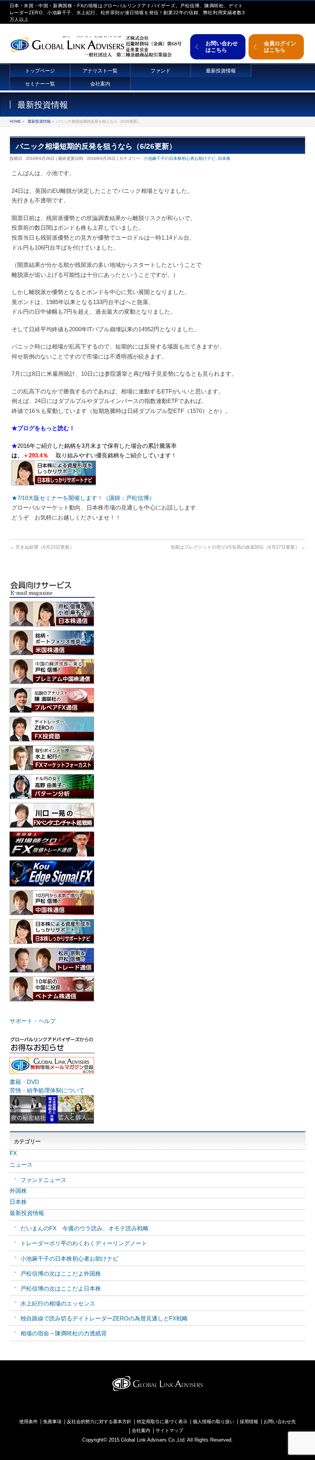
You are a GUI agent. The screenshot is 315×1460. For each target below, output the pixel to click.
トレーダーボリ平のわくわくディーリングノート (83, 1243)
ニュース (21, 1164)
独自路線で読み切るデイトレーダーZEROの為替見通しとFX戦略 (104, 1318)
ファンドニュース (43, 1180)
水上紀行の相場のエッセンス (57, 1303)
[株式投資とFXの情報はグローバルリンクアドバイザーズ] (67, 44)
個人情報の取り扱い (213, 1421)
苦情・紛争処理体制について (47, 1090)
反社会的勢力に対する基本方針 (99, 1421)
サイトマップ (169, 1430)
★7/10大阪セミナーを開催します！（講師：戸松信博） (83, 498)
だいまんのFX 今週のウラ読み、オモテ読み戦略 (84, 1228)
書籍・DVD (24, 1082)
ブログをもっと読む (43, 428)
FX (13, 1153)
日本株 (224, 158)
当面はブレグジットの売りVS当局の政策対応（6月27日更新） (237, 547)
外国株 (18, 1190)
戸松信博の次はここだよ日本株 (60, 1288)
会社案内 (141, 1430)
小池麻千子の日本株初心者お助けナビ (180, 158)
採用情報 (249, 1421)
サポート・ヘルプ (33, 1021)
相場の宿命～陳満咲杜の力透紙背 (63, 1333)
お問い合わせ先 (280, 1421)
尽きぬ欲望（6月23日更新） (42, 547)
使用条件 (28, 1421)
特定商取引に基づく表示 (162, 1421)
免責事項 (52, 1421)
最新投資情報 (39, 121)
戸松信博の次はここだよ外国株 (60, 1273)
